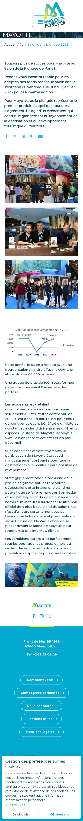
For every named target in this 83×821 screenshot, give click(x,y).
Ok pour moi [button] (60, 814)
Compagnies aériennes (40, 693)
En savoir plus (15, 804)
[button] (62, 14)
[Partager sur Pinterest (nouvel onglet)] (32, 137)
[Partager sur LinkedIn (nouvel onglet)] (23, 137)
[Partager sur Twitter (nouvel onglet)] (15, 137)
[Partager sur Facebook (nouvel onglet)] (6, 137)
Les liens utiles (39, 719)
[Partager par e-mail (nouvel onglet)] (40, 137)
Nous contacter (40, 706)
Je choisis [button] (21, 814)
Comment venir (40, 680)
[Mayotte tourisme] (55, 15)
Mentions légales (40, 732)
